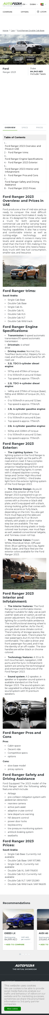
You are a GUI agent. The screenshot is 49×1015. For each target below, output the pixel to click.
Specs (25, 127)
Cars (13, 30)
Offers (25, 12)
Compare (7, 12)
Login (43, 12)
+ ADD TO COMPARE (14, 944)
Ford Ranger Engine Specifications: (24, 159)
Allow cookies (12, 1009)
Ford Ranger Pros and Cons (23, 175)
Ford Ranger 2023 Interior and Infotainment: (21, 170)
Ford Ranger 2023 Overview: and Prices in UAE (23, 147)
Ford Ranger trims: (18, 152)
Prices (39, 127)
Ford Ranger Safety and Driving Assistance (22, 183)
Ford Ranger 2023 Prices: (22, 188)
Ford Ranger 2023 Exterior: (23, 162)
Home (5, 30)
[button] (5, 49)
